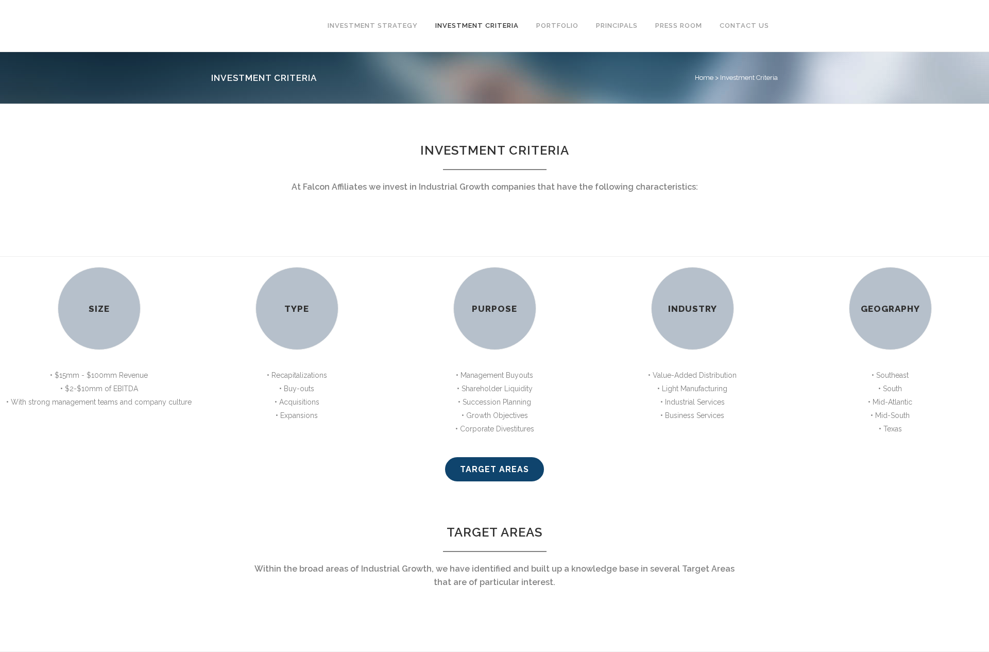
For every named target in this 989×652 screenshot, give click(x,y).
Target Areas (494, 469)
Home (704, 77)
